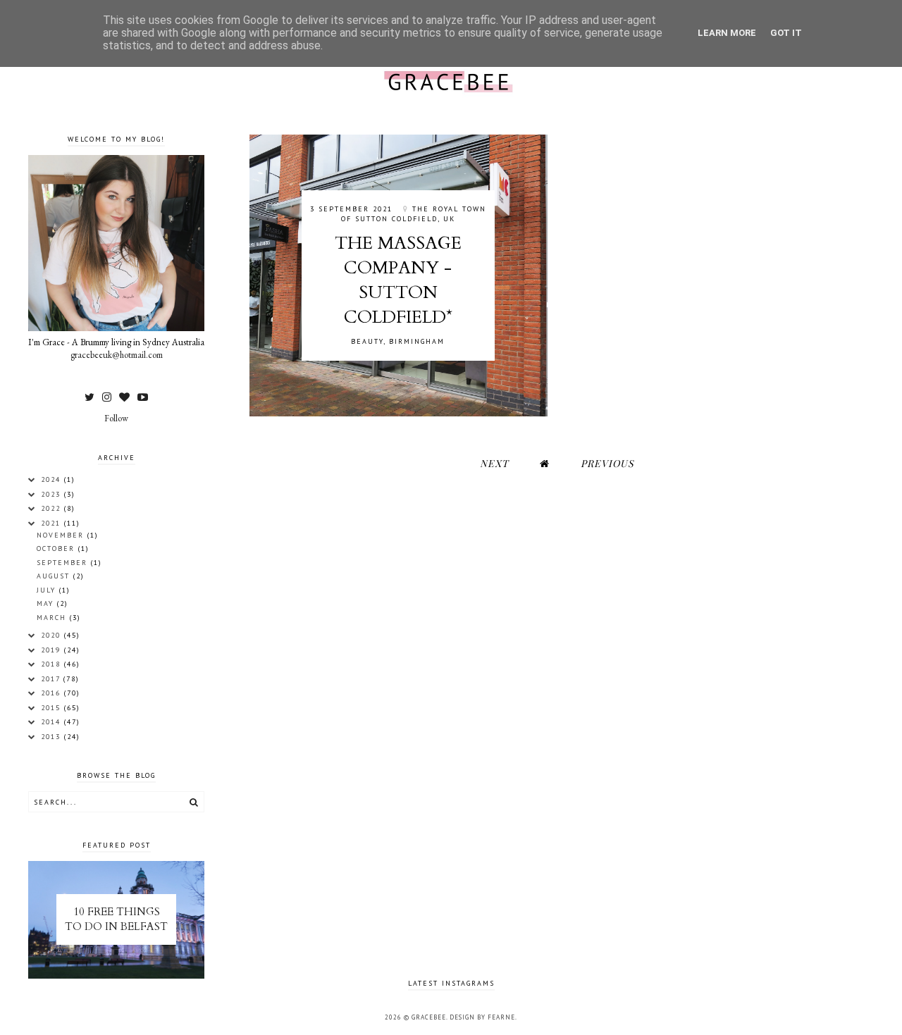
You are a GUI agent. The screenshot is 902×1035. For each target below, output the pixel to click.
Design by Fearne (482, 1017)
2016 (52, 693)
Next (494, 463)
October (57, 548)
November (62, 535)
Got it (786, 32)
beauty (367, 341)
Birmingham (417, 341)
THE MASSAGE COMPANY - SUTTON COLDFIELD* (398, 280)
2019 (52, 650)
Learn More (727, 32)
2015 (52, 707)
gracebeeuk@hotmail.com (116, 355)
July (48, 590)
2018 (52, 664)
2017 (52, 678)
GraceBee (429, 1017)
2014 (52, 721)
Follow (116, 418)
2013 (52, 736)
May (47, 603)
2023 (52, 494)
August (55, 576)
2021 (52, 523)
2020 (52, 635)
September (64, 562)
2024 (52, 479)
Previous (607, 463)
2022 (52, 508)
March (53, 617)
